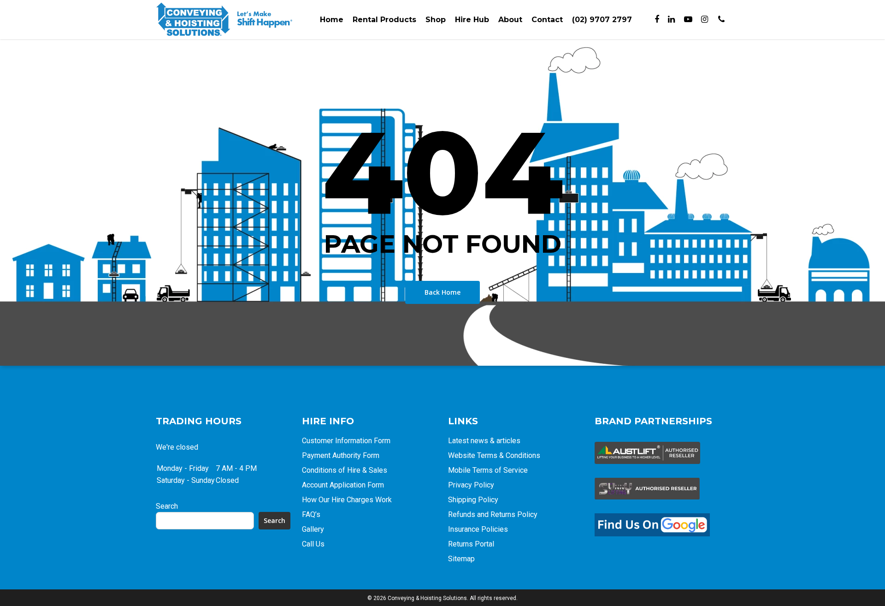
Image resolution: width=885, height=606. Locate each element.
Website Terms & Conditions (494, 455)
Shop (435, 19)
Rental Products (384, 19)
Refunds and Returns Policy (492, 514)
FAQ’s (311, 514)
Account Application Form (343, 485)
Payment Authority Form (340, 455)
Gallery (313, 529)
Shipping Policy (473, 499)
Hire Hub (472, 19)
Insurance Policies (478, 529)
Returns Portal (471, 544)
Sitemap (461, 558)
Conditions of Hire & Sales (344, 470)
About (510, 19)
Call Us (313, 544)
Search (167, 506)
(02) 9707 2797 (602, 19)
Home (331, 19)
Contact (547, 19)
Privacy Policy (471, 485)
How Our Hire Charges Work (347, 499)
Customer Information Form (346, 440)
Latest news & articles (484, 440)
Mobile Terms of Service (488, 470)
